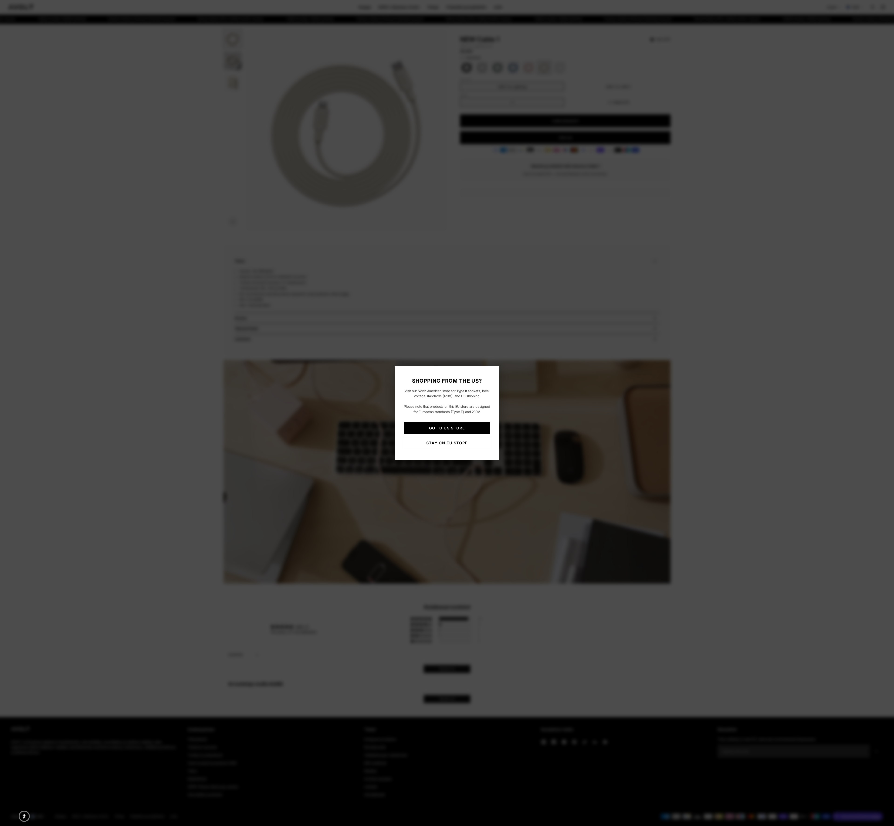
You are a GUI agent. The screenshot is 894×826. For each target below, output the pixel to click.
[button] (24, 816)
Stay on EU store (447, 443)
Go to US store (447, 428)
